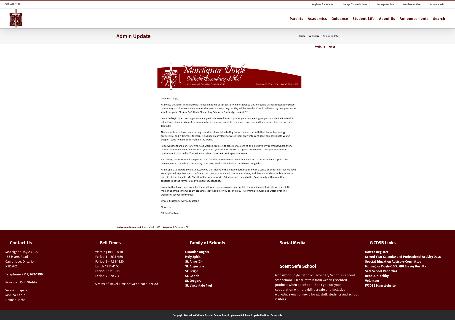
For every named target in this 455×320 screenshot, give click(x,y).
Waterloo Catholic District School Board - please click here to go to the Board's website (233, 315)
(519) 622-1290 (32, 274)
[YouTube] (286, 253)
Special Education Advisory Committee (393, 262)
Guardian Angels (197, 252)
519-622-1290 (12, 4)
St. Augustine (194, 266)
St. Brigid (191, 271)
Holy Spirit (192, 257)
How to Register (376, 252)
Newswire (167, 227)
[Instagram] (278, 253)
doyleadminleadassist (130, 227)
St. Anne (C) (193, 262)
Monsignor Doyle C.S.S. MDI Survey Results (395, 266)
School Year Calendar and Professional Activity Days (403, 257)
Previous (318, 47)
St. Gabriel (192, 276)
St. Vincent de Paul (198, 286)
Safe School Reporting (381, 271)
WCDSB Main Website (380, 286)
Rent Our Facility (377, 276)
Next (332, 47)
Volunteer (372, 281)
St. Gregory (193, 281)
